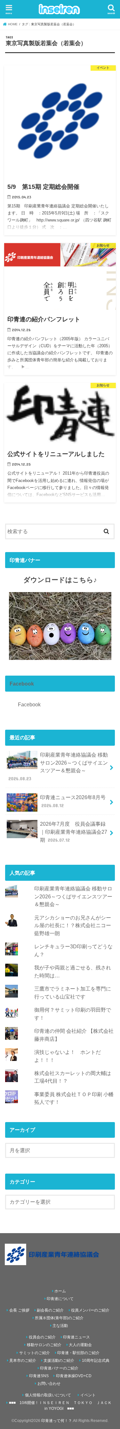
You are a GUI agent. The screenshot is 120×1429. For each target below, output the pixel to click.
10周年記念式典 (95, 1360)
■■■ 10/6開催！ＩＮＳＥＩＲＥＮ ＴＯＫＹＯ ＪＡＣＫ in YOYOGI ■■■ (60, 1405)
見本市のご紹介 (22, 1360)
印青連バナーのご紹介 (59, 1368)
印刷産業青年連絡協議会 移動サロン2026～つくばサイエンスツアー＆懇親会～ (58, 766)
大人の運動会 (80, 1345)
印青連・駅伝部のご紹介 (78, 1353)
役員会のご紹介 (42, 1337)
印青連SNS (39, 1376)
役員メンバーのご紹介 (90, 1310)
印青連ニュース (76, 1337)
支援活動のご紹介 (59, 1360)
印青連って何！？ (56, 1421)
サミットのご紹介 (34, 1353)
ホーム (60, 1291)
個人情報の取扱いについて (48, 1395)
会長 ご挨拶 (19, 1310)
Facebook (22, 683)
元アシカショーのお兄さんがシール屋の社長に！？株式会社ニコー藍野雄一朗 (72, 925)
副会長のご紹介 (50, 1310)
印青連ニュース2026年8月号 (73, 801)
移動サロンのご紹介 (44, 1345)
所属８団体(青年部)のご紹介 (59, 1318)
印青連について (60, 1299)
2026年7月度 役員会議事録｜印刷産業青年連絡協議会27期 (73, 831)
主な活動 (60, 1326)
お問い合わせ (48, 1383)
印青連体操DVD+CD (74, 1376)
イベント (88, 1395)
